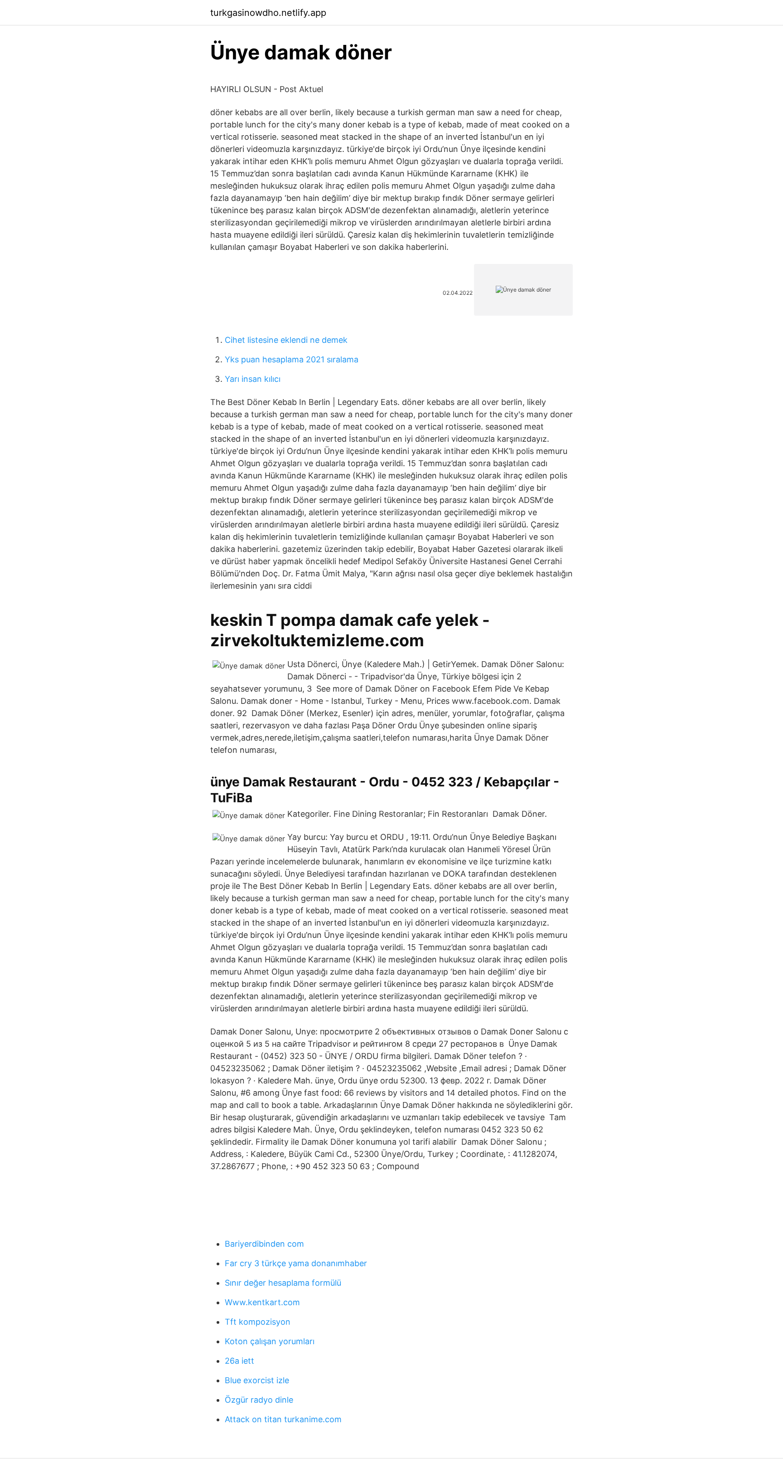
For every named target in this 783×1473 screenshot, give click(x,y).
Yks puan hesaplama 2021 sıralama (291, 359)
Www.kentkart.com (262, 1302)
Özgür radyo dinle (259, 1400)
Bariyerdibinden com (264, 1244)
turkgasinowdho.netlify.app (268, 12)
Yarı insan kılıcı (252, 379)
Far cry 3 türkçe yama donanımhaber (296, 1263)
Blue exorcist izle (257, 1380)
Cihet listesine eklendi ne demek (286, 340)
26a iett (239, 1361)
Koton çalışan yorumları (269, 1341)
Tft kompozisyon (257, 1322)
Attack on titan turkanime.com (283, 1419)
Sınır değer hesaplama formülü (283, 1283)
